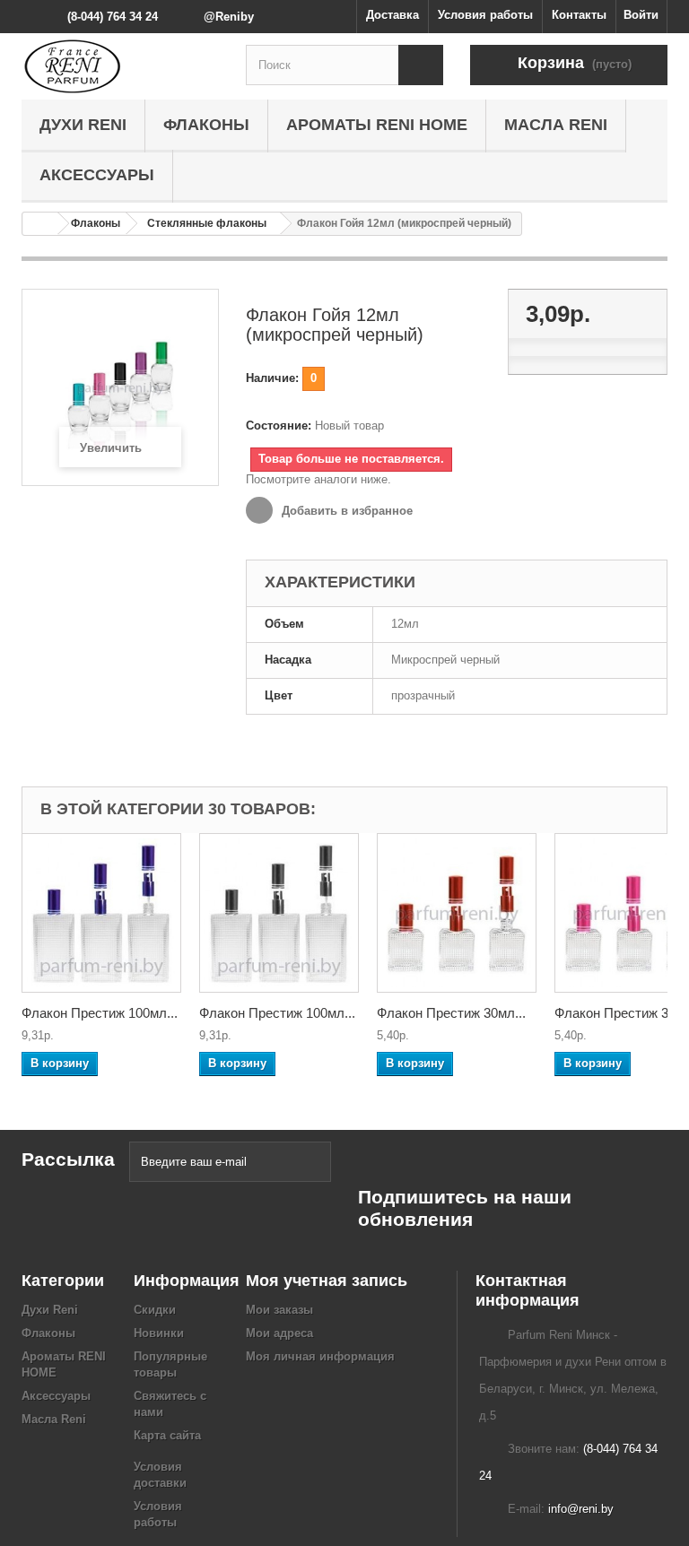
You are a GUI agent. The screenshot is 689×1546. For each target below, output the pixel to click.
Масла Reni (555, 125)
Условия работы (485, 15)
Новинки (159, 1333)
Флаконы (206, 125)
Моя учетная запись (326, 1281)
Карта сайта (167, 1435)
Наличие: (272, 378)
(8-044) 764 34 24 (112, 16)
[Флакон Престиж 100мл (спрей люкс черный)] (279, 913)
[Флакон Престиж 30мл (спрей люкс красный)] (456, 913)
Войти (641, 15)
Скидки (155, 1309)
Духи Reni (82, 125)
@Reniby (229, 16)
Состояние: (278, 425)
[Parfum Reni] (120, 66)
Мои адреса (279, 1333)
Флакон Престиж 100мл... (100, 1013)
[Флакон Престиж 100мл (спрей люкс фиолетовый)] (101, 913)
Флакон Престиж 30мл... (451, 1013)
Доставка (392, 15)
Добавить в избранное (345, 510)
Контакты (579, 15)
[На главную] (40, 224)
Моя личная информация (320, 1356)
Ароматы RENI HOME (376, 125)
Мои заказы (279, 1309)
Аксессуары (96, 175)
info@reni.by (581, 1509)
